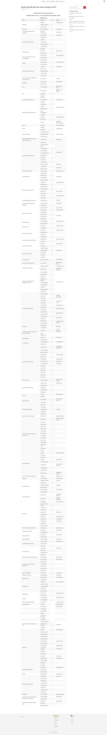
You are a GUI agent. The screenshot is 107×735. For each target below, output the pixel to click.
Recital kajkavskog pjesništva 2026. (75, 13)
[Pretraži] (84, 7)
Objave (61, 1)
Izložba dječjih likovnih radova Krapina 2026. (77, 26)
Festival (47, 1)
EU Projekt (53, 1)
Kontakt (57, 1)
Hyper (55, 732)
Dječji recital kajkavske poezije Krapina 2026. (77, 29)
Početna (43, 1)
